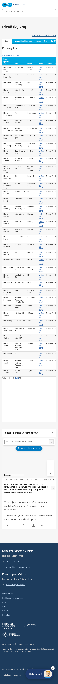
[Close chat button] (53, 668)
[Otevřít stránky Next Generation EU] (28, 626)
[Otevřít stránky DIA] (9, 626)
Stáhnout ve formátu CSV (44, 35)
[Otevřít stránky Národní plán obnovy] (11, 635)
